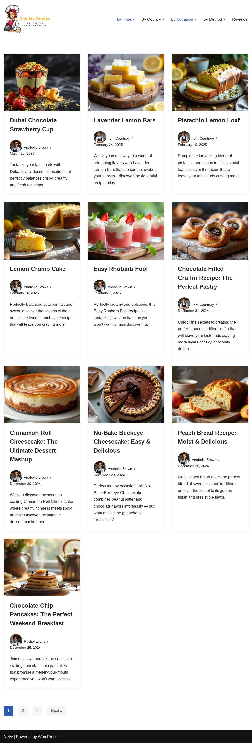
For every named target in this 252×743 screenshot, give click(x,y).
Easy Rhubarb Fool (121, 269)
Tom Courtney (119, 138)
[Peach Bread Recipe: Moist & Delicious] (210, 394)
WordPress (47, 737)
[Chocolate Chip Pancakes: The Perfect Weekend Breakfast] (42, 567)
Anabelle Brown (36, 147)
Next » (56, 710)
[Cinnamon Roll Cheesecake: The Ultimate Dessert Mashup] (42, 394)
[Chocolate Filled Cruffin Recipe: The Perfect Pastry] (210, 230)
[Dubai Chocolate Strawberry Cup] (42, 82)
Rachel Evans (34, 641)
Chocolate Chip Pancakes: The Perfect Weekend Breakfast (41, 614)
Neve (8, 737)
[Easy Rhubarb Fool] (126, 230)
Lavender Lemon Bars (125, 120)
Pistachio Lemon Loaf (209, 120)
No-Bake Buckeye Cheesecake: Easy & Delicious (122, 441)
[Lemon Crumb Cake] (42, 230)
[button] (134, 19)
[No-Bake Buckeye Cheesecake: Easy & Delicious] (126, 394)
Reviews (239, 19)
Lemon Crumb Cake (37, 269)
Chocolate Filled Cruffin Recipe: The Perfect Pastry (205, 278)
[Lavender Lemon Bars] (126, 82)
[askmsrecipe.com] (28, 19)
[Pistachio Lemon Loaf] (210, 82)
